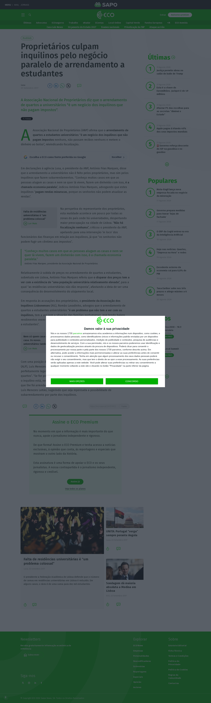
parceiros (77, 333)
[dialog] (105, 351)
